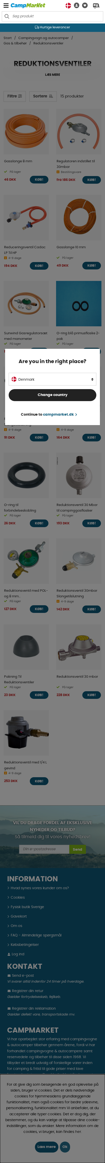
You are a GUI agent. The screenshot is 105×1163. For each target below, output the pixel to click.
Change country (53, 395)
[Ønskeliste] (83, 5)
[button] (75, 5)
